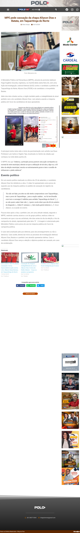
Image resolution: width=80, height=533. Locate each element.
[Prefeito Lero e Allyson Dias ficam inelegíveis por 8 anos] (50, 257)
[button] (8, 9)
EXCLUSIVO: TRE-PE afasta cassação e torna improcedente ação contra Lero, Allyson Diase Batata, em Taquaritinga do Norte (10, 268)
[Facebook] (67, 9)
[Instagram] (72, 9)
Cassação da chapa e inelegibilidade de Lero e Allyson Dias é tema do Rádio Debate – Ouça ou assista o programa (29, 268)
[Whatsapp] (77, 9)
